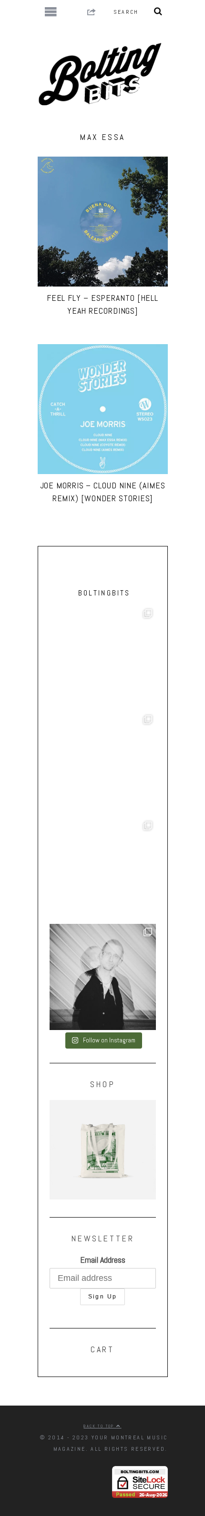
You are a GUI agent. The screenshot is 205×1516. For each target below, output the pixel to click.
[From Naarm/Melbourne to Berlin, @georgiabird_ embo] (103, 658)
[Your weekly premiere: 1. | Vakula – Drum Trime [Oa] (103, 871)
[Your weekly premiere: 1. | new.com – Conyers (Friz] (103, 765)
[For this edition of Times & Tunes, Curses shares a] (103, 977)
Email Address (102, 1259)
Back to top (99, 1426)
